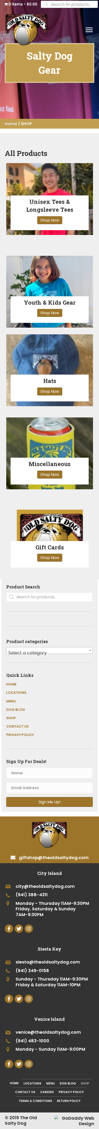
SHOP (11, 718)
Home (11, 123)
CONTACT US (17, 726)
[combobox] (49, 650)
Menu (50, 1083)
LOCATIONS (16, 692)
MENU (11, 701)
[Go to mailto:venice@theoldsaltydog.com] (49, 1032)
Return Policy (68, 1101)
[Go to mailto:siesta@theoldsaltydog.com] (49, 962)
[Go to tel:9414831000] (49, 1041)
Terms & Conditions (35, 1101)
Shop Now (49, 220)
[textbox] (49, 652)
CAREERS (47, 1092)
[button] (89, 30)
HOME (11, 684)
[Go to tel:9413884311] (49, 895)
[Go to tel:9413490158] (49, 971)
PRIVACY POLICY (20, 734)
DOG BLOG (15, 709)
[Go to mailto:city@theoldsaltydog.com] (49, 887)
